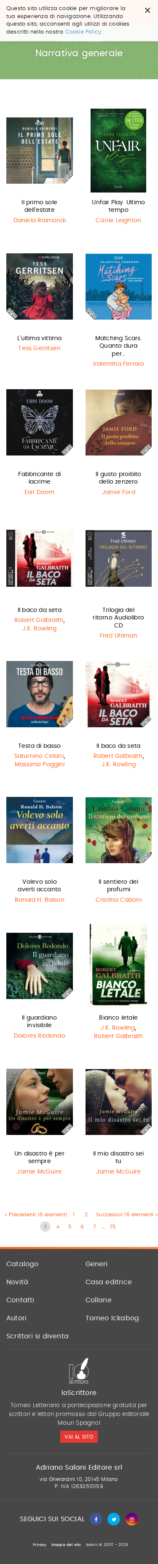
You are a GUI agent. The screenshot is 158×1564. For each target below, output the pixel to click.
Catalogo (22, 1264)
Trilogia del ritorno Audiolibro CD (118, 617)
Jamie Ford (118, 492)
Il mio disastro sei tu (118, 1157)
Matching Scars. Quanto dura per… (118, 346)
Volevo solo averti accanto (39, 886)
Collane (99, 1300)
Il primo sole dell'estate (39, 206)
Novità (17, 1282)
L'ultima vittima (39, 338)
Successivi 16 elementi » (127, 1214)
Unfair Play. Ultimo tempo (118, 206)
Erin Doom (39, 492)
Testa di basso (39, 746)
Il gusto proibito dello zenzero (118, 478)
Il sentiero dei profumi (118, 886)
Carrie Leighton (118, 221)
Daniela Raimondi (39, 221)
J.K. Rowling (39, 629)
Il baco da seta (40, 610)
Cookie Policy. (84, 32)
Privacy (39, 1545)
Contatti (20, 1300)
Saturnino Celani (39, 756)
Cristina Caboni (119, 900)
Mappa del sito (66, 1545)
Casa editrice (109, 1282)
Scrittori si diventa (37, 1336)
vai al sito (78, 1436)
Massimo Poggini (39, 765)
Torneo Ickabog (112, 1318)
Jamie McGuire (39, 1172)
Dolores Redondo (39, 1036)
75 (113, 1226)
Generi (97, 1264)
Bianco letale (118, 1018)
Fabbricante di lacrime (39, 478)
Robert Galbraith (38, 620)
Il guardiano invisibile (39, 1021)
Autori (16, 1318)
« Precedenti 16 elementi (36, 1214)
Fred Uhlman (118, 636)
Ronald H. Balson (39, 900)
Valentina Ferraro (118, 364)
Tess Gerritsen (39, 348)
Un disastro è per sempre (39, 1157)
